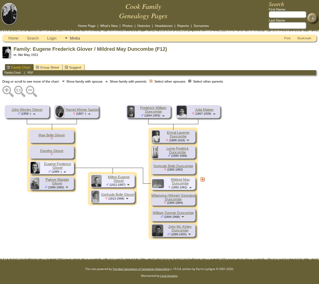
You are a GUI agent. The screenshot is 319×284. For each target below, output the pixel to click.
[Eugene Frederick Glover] (36, 172)
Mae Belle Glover (52, 135)
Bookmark (304, 38)
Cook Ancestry (168, 275)
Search (33, 38)
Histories (143, 26)
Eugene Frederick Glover (57, 166)
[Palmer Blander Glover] (35, 188)
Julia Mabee (204, 110)
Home (13, 38)
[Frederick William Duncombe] (131, 116)
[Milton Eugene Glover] (97, 185)
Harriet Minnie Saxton (82, 110)
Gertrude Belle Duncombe (173, 166)
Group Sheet (49, 67)
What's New (109, 26)
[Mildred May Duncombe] (158, 187)
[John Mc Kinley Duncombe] (158, 235)
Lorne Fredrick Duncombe (178, 150)
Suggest (75, 67)
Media (75, 38)
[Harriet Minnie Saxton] (60, 116)
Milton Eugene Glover (119, 179)
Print (287, 38)
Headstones (164, 26)
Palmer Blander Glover (57, 181)
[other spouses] (202, 179)
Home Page (87, 26)
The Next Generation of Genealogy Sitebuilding (141, 269)
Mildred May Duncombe (180, 181)
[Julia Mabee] (182, 116)
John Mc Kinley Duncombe (180, 228)
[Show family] (67, 187)
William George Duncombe (173, 213)
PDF (30, 72)
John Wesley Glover (27, 110)
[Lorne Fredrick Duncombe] (156, 157)
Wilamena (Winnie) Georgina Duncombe (173, 197)
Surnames (201, 26)
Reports (183, 26)
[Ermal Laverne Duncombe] (156, 141)
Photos (127, 26)
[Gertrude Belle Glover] (95, 201)
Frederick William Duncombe (153, 109)
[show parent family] (34, 113)
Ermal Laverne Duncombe (178, 134)
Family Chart (20, 67)
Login (52, 38)
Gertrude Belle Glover (117, 195)
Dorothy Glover (52, 151)
